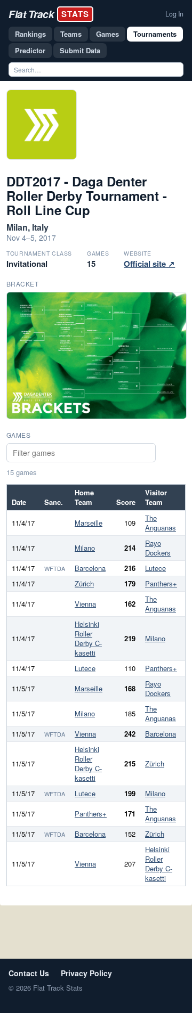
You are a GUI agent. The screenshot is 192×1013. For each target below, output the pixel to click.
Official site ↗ (149, 263)
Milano (85, 548)
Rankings (30, 34)
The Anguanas (160, 523)
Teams (71, 34)
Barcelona (90, 568)
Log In (174, 14)
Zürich (84, 583)
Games (107, 34)
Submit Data (80, 50)
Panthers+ (161, 583)
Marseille (88, 523)
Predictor (30, 50)
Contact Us (29, 973)
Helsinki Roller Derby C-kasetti (88, 638)
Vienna (85, 604)
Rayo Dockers (158, 548)
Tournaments (155, 34)
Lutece (155, 568)
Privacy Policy (86, 973)
